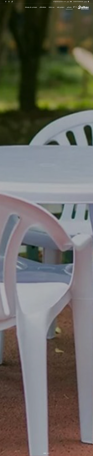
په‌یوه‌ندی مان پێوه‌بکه (31, 7)
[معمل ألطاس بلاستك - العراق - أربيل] (83, 7)
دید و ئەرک (51, 7)
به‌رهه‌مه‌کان (43, 7)
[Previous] (3, 229)
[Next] (89, 229)
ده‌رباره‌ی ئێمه (60, 7)
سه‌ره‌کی (69, 7)
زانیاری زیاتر (77, 237)
